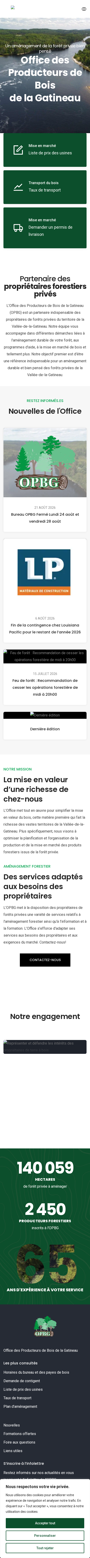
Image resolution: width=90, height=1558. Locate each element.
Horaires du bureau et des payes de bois (36, 1372)
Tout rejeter (45, 1548)
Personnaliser (45, 1535)
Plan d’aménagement (20, 1406)
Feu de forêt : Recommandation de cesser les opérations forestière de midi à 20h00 (45, 687)
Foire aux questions (19, 1442)
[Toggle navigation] (84, 9)
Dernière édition (45, 729)
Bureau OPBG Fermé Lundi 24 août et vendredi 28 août (45, 518)
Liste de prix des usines (23, 1389)
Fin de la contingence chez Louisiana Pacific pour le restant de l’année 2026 (45, 629)
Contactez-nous (45, 960)
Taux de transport (17, 1398)
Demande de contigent (21, 1381)
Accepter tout (45, 1523)
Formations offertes (19, 1434)
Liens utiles (12, 1451)
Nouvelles (11, 1425)
